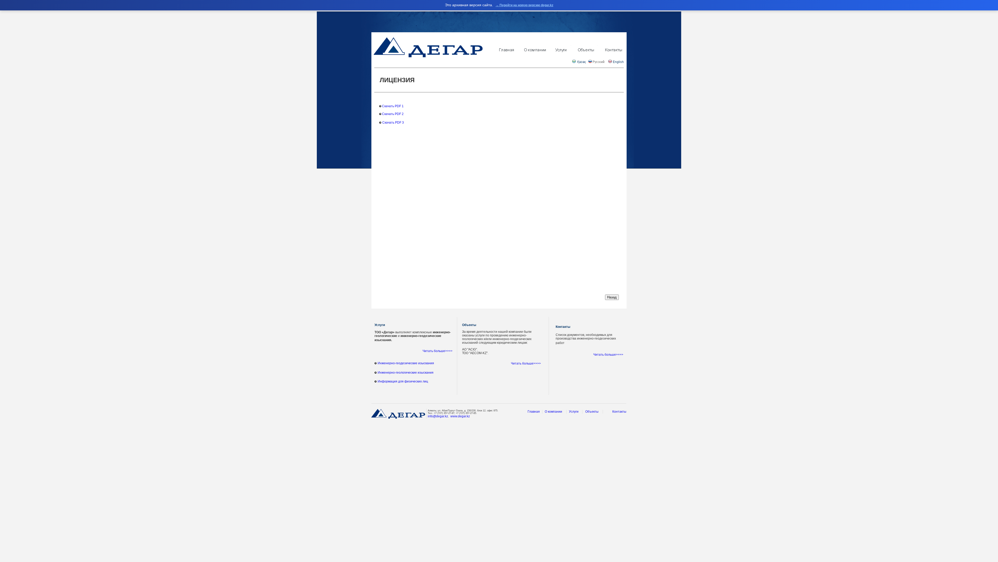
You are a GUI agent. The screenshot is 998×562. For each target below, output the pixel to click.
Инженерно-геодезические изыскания (406, 363)
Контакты (619, 411)
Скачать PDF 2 (392, 114)
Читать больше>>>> (437, 351)
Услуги (574, 411)
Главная (534, 411)
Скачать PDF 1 (392, 106)
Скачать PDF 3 (393, 122)
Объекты (592, 411)
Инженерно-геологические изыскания (406, 372)
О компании (553, 411)
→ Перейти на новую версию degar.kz (524, 5)
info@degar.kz (438, 416)
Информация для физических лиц (403, 381)
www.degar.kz (460, 416)
